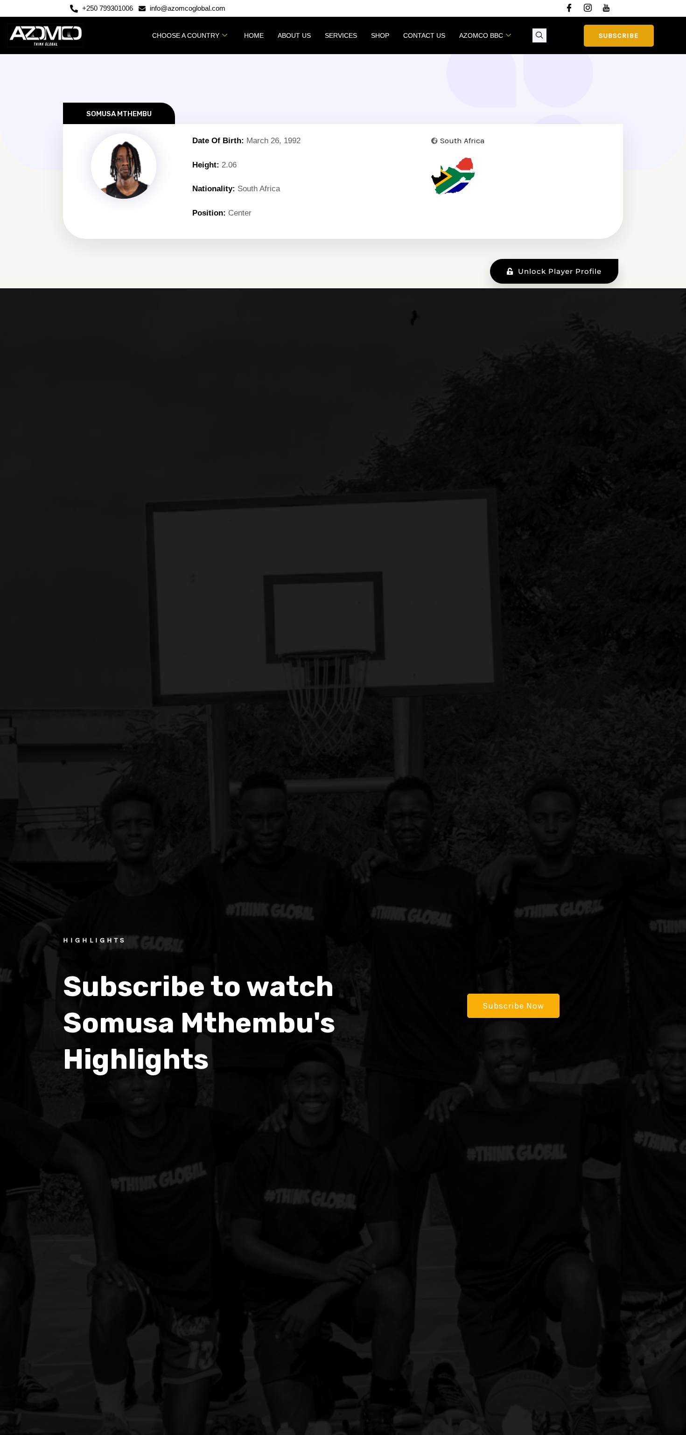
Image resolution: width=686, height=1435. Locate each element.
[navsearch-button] (539, 35)
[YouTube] (606, 9)
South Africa (462, 140)
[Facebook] (569, 9)
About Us (294, 35)
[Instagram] (588, 9)
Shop (380, 35)
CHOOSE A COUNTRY (185, 35)
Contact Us (424, 35)
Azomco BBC (481, 35)
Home (254, 35)
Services (341, 35)
